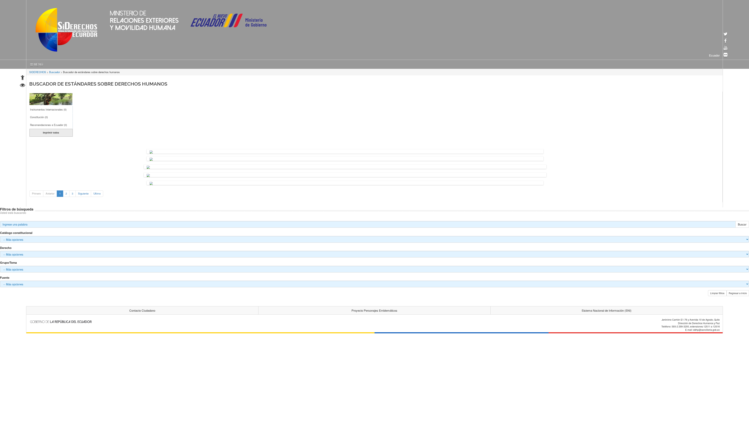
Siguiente (83, 193)
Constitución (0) (39, 116)
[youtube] (725, 48)
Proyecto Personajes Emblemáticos (374, 310)
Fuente (4, 277)
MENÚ (38, 63)
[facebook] (725, 41)
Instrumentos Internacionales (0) (48, 109)
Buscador (54, 71)
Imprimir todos (51, 132)
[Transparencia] (22, 86)
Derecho (6, 247)
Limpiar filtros (717, 292)
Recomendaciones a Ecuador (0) (48, 124)
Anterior (50, 193)
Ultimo (97, 193)
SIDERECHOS (37, 71)
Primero (36, 193)
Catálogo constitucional (16, 232)
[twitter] (725, 34)
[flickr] (725, 55)
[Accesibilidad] (22, 78)
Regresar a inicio (738, 292)
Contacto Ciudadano (142, 310)
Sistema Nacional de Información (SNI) (606, 310)
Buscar (742, 224)
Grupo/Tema (8, 262)
